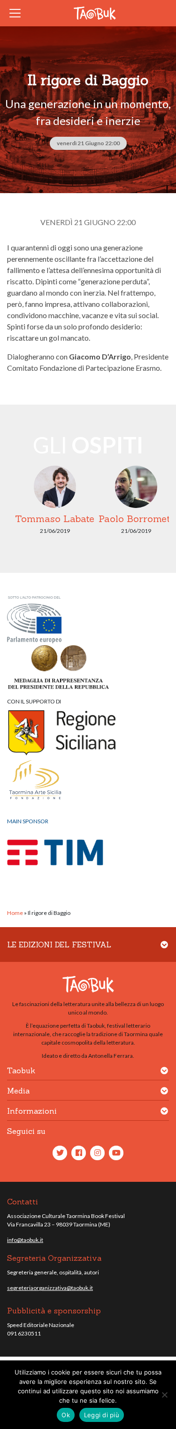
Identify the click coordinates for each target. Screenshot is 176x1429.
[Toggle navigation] (18, 13)
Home (15, 912)
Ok (65, 1415)
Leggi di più (101, 1415)
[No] (164, 1394)
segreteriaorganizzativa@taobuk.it (50, 1287)
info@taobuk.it (25, 1239)
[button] (164, 950)
